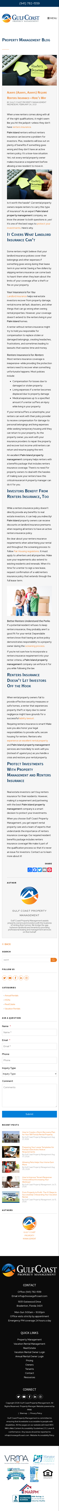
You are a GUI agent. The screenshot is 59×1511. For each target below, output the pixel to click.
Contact (29, 1373)
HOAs (7, 1000)
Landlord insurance (17, 296)
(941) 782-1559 (29, 3)
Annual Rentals (11, 995)
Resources (29, 1377)
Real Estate (10, 1004)
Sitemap (23, 1413)
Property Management (29, 1339)
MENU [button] (53, 18)
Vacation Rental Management (29, 1343)
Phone (5, 1054)
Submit (29, 1114)
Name (5, 1026)
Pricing (29, 1360)
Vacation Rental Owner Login (29, 1352)
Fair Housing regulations (26, 551)
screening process (34, 645)
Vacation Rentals (12, 1008)
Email (5, 1040)
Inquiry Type (9, 1068)
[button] (4, 977)
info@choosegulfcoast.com (32, 1296)
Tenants (29, 1368)
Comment (7, 1081)
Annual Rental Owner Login (29, 1356)
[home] (20, 17)
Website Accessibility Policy (42, 1435)
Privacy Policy (36, 1413)
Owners (29, 1364)
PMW (29, 1409)
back (7, 944)
